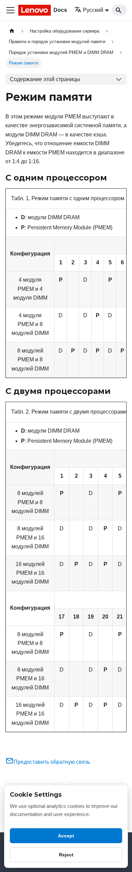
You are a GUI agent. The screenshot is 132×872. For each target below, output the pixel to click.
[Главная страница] (11, 31)
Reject (66, 854)
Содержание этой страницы (45, 79)
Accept (66, 835)
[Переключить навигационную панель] (10, 10)
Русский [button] (93, 10)
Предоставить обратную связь (52, 762)
